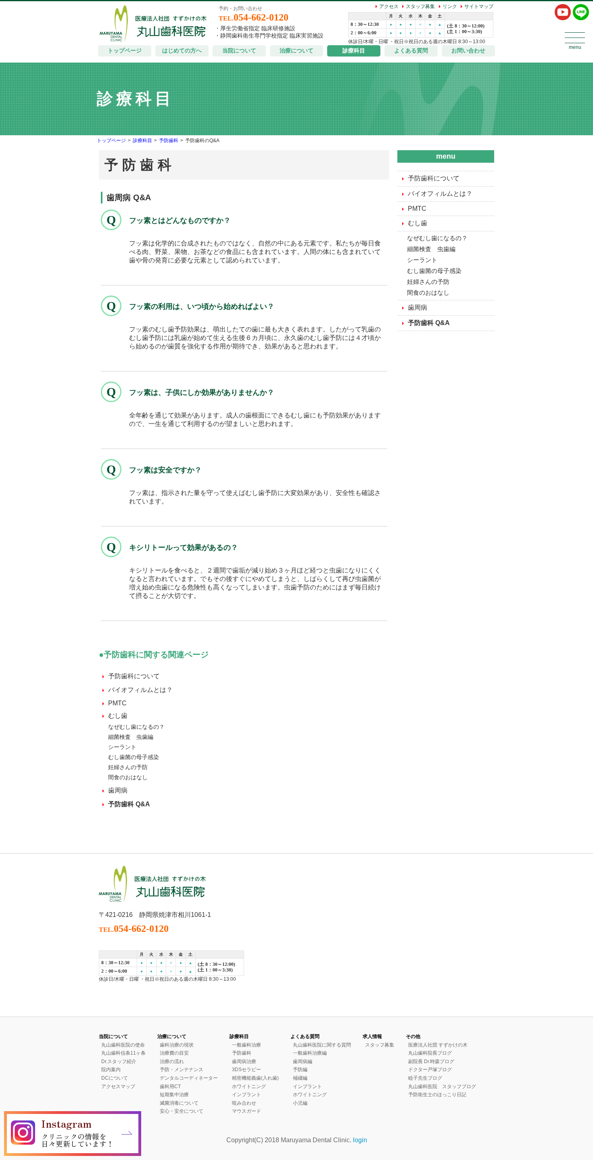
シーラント (122, 747)
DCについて (114, 1078)
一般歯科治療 (246, 1045)
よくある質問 (411, 50)
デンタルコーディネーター (189, 1078)
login (360, 1140)
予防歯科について (134, 676)
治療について (296, 50)
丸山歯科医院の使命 (123, 1045)
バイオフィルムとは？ (140, 689)
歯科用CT (170, 1086)
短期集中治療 (174, 1094)
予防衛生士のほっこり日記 (437, 1094)
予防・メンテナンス (181, 1069)
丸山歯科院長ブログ (430, 1053)
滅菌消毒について (179, 1103)
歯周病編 (302, 1061)
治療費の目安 (174, 1053)
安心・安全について (181, 1111)
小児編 (300, 1103)
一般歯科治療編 (310, 1053)
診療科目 (353, 50)
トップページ (125, 50)
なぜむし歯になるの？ (136, 727)
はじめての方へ (182, 50)
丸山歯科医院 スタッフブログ (442, 1086)
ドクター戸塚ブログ (430, 1069)
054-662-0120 (253, 17)
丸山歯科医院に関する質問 (322, 1045)
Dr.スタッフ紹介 (118, 1061)
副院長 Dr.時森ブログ (431, 1061)
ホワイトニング (249, 1086)
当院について (239, 50)
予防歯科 (168, 140)
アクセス (389, 6)
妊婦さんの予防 (128, 767)
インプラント (246, 1094)
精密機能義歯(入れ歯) (255, 1078)
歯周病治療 (244, 1061)
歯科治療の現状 (177, 1045)
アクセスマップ (118, 1086)
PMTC (117, 703)
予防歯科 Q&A (129, 804)
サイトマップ (478, 6)
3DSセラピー (246, 1069)
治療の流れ (172, 1061)
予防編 (300, 1069)
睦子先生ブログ (425, 1078)
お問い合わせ (468, 50)
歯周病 (117, 790)
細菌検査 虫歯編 (130, 737)
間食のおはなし (128, 777)
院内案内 (111, 1069)
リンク (450, 6)
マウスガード (246, 1111)
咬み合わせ (244, 1103)
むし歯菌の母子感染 (133, 757)
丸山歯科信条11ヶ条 (123, 1053)
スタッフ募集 (420, 6)
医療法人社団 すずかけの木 (438, 1045)
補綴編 (300, 1078)
